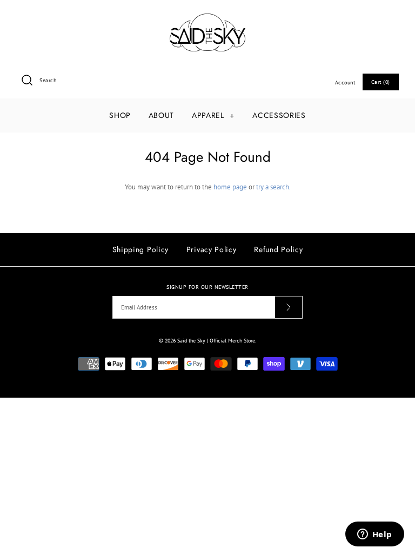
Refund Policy (278, 249)
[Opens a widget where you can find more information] (374, 535)
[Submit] (288, 307)
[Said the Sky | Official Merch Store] (207, 18)
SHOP (120, 115)
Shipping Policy (140, 249)
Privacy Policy (211, 249)
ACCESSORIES (279, 115)
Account (345, 82)
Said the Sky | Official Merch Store (216, 340)
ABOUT (162, 115)
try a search (272, 187)
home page (230, 187)
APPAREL (213, 115)
